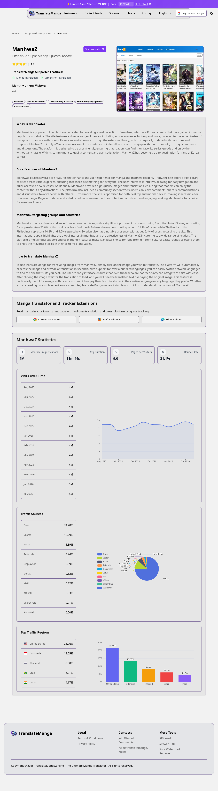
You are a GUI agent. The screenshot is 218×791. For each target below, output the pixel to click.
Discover (114, 13)
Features (69, 13)
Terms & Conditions (90, 738)
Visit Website (92, 49)
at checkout (141, 4)
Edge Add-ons (174, 319)
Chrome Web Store (49, 319)
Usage (131, 13)
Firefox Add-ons (111, 319)
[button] (191, 13)
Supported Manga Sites (38, 33)
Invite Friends (93, 13)
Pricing (146, 13)
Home (15, 33)
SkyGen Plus (167, 744)
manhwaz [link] (62, 33)
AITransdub (166, 738)
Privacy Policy (86, 744)
